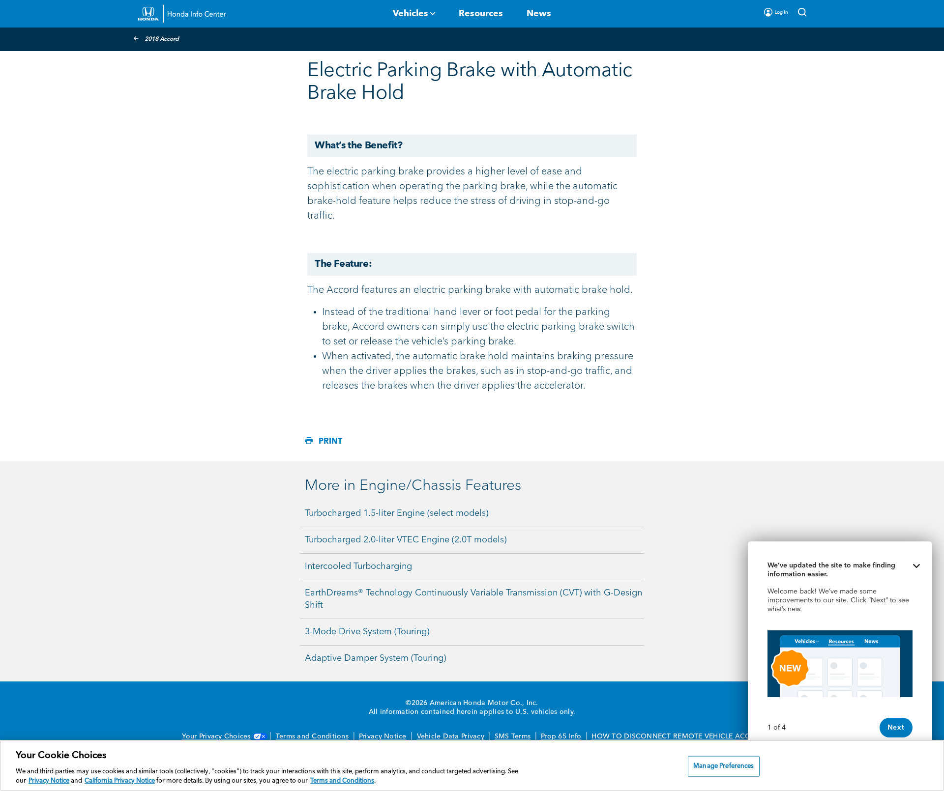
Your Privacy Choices (216, 736)
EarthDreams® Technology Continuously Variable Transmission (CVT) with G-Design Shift (473, 599)
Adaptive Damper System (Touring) (375, 658)
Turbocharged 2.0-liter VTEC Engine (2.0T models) (405, 540)
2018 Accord (162, 39)
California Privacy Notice (120, 781)
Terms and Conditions (312, 736)
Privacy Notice (383, 736)
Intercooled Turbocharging (358, 566)
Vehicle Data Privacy (450, 736)
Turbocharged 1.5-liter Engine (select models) (396, 513)
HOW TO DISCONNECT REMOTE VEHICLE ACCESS (676, 736)
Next (896, 727)
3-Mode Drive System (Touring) (367, 631)
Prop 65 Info (561, 736)
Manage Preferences (723, 766)
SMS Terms (513, 736)
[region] (472, 765)
